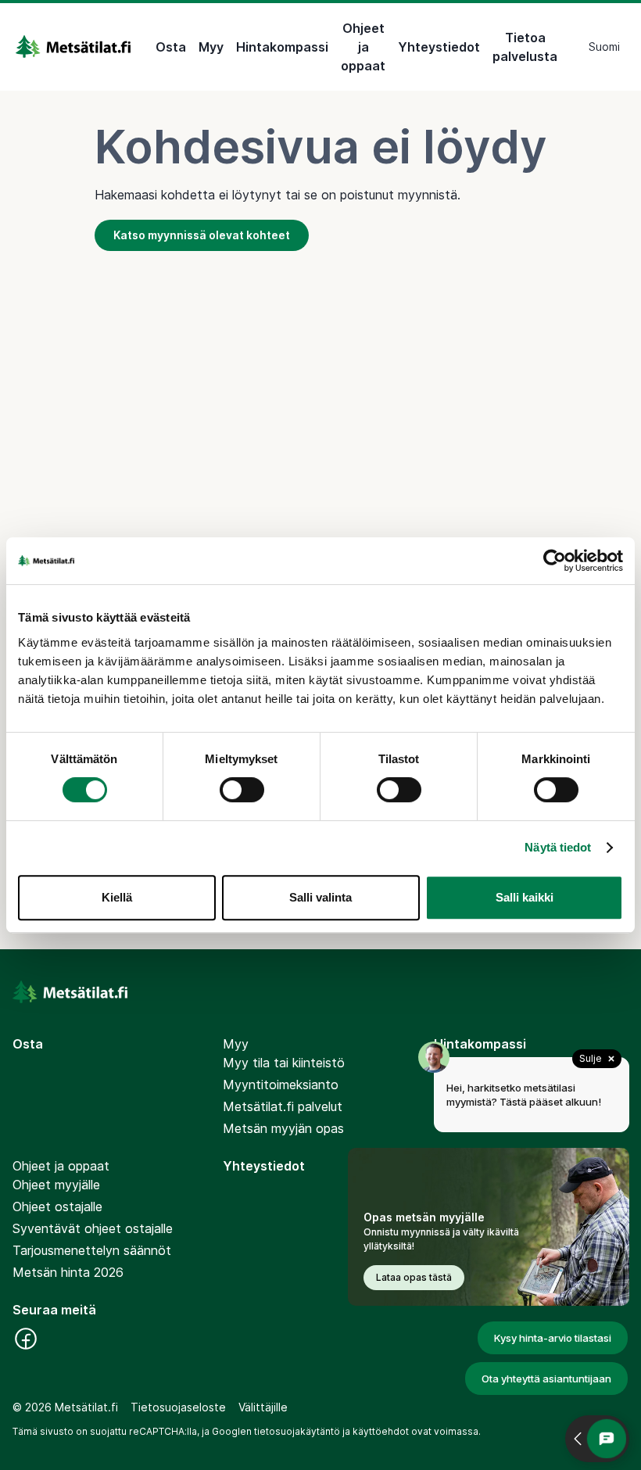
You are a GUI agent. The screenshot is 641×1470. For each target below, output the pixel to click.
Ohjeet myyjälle (56, 1184)
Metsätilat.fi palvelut (282, 1106)
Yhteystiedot (439, 47)
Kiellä (117, 897)
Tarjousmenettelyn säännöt (92, 1250)
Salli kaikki (524, 897)
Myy (211, 47)
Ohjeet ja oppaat (363, 47)
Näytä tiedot (558, 847)
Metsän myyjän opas (283, 1128)
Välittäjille (263, 1407)
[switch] (242, 789)
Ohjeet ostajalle (57, 1206)
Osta (171, 47)
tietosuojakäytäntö (297, 1431)
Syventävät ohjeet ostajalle (93, 1228)
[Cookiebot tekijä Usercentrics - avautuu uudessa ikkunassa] (554, 560)
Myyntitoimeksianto (280, 1084)
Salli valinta (320, 897)
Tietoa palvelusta (524, 47)
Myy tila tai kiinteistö (284, 1062)
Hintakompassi (282, 47)
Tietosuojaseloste (178, 1407)
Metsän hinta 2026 (68, 1272)
